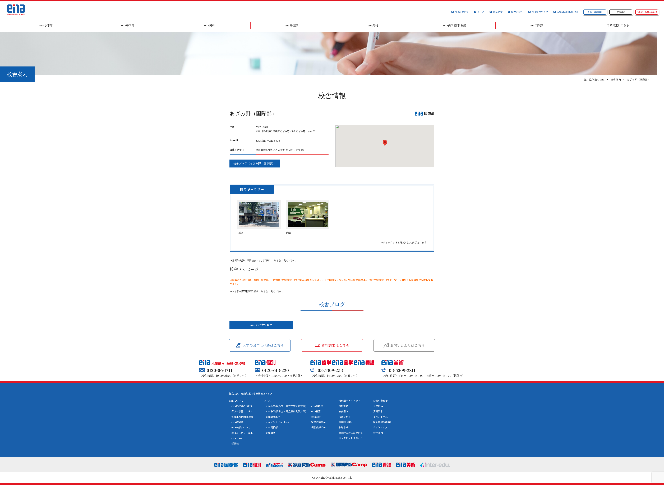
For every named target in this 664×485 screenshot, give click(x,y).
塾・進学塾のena (594, 79)
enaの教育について (242, 406)
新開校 (235, 443)
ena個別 (209, 25)
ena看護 (316, 411)
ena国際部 (536, 25)
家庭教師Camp (319, 422)
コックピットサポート (351, 438)
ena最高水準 (273, 416)
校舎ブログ (345, 416)
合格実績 (497, 11)
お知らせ (343, 427)
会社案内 (378, 432)
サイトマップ (380, 427)
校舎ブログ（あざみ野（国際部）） (254, 163)
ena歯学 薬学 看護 (454, 25)
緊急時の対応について (351, 432)
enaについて (462, 11)
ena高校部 (291, 25)
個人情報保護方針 (383, 422)
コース (480, 11)
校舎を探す (517, 11)
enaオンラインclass (277, 422)
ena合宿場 (237, 422)
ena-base (236, 438)
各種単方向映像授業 (567, 11)
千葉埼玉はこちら (618, 25)
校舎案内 (616, 79)
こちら (275, 260)
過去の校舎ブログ (261, 325)
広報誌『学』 (346, 422)
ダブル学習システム (242, 411)
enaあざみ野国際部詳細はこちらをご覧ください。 (257, 291)
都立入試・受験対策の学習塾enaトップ (250, 393)
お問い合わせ (380, 400)
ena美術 (373, 25)
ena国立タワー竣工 (242, 432)
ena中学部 (127, 25)
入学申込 (378, 406)
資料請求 (378, 411)
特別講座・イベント (349, 400)
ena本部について (240, 427)
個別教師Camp (319, 427)
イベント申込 (380, 416)
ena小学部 (46, 25)
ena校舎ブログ (540, 11)
